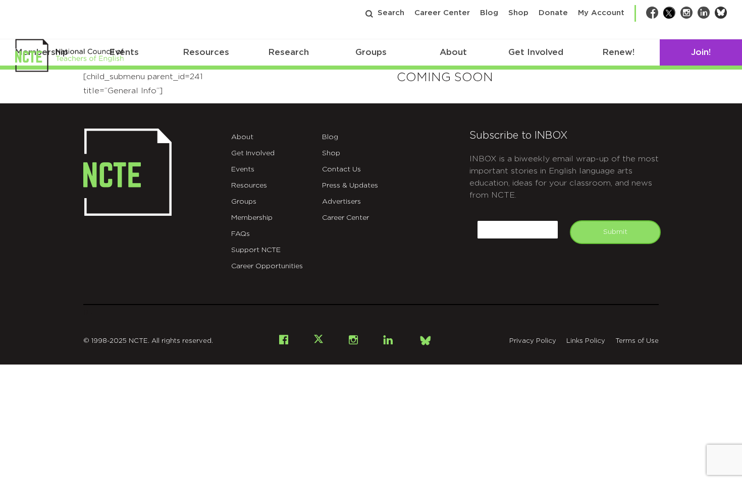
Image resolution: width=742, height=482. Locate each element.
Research (288, 52)
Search (391, 13)
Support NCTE (256, 250)
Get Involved (535, 52)
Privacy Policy (532, 341)
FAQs (240, 233)
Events (242, 169)
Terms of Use (637, 341)
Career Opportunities (267, 266)
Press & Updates (350, 185)
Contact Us (341, 169)
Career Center (442, 13)
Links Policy (585, 341)
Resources (206, 52)
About (453, 52)
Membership (252, 217)
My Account (601, 13)
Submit (615, 231)
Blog (489, 13)
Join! (701, 52)
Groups (371, 52)
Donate (553, 13)
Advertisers (341, 201)
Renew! (618, 52)
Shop (518, 13)
